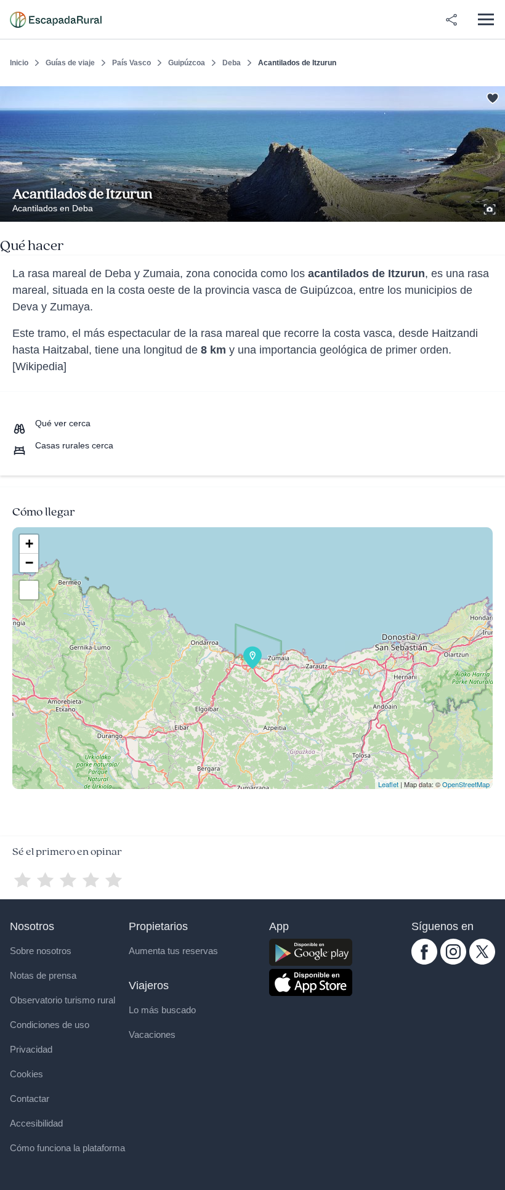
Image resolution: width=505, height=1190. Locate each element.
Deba (231, 63)
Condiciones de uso (49, 1024)
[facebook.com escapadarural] (424, 961)
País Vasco (131, 63)
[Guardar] (491, 96)
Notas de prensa (43, 975)
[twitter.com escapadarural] (482, 961)
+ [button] (29, 543)
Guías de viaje (70, 63)
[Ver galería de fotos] (491, 207)
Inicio (19, 63)
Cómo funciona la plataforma (67, 1148)
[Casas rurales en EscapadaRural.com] (56, 20)
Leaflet (388, 784)
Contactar (29, 1098)
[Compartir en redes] (451, 19)
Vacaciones (152, 1034)
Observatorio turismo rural (62, 1000)
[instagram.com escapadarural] (453, 961)
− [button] (29, 562)
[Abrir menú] (485, 19)
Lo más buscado (162, 1010)
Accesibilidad (36, 1123)
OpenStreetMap (466, 784)
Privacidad (31, 1049)
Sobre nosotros (40, 950)
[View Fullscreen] (29, 590)
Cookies (26, 1074)
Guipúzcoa (186, 63)
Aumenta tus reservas (173, 950)
